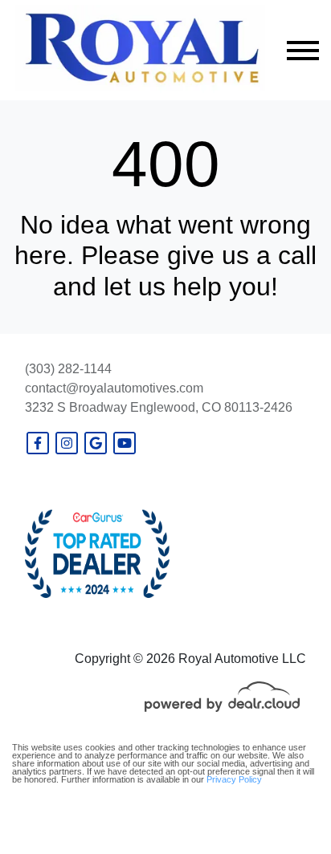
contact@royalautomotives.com (114, 388)
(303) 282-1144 (68, 369)
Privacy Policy (234, 779)
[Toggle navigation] (303, 50)
